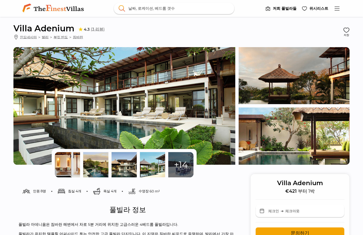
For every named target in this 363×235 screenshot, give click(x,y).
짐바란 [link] (78, 37)
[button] (281, 8)
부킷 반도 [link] (61, 37)
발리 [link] (45, 37)
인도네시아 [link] (28, 37)
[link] (53, 8)
